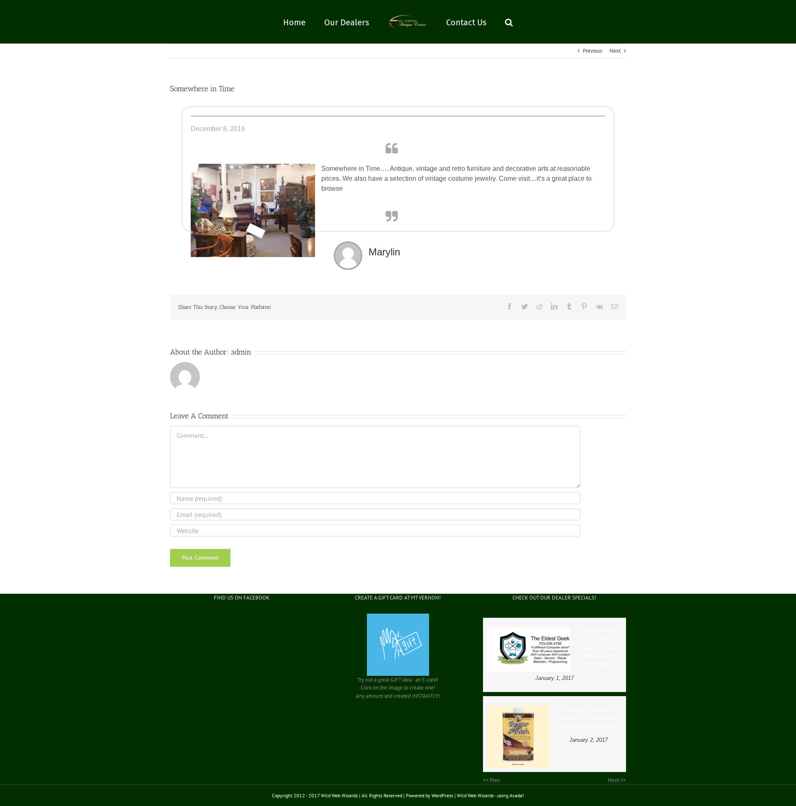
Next (615, 50)
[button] (487, 22)
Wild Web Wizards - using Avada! (490, 795)
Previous (592, 50)
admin (241, 352)
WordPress (442, 795)
